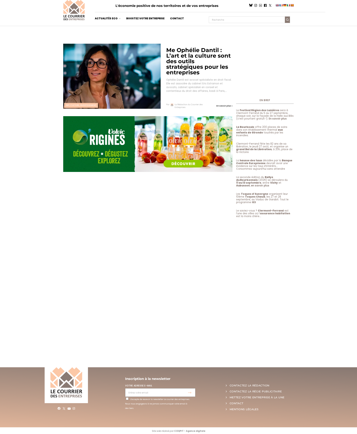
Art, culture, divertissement (81, 105)
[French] (281, 5)
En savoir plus (278, 118)
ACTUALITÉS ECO (106, 18)
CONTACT (177, 18)
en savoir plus (260, 185)
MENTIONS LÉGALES (244, 409)
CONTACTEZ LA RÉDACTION (249, 385)
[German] (284, 5)
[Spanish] (292, 5)
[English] (277, 5)
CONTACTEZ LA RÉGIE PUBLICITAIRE (256, 391)
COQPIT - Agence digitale (189, 431)
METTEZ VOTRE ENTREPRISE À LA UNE (257, 397)
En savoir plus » (224, 105)
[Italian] (288, 5)
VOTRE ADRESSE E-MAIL (138, 385)
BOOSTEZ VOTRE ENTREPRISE (145, 18)
